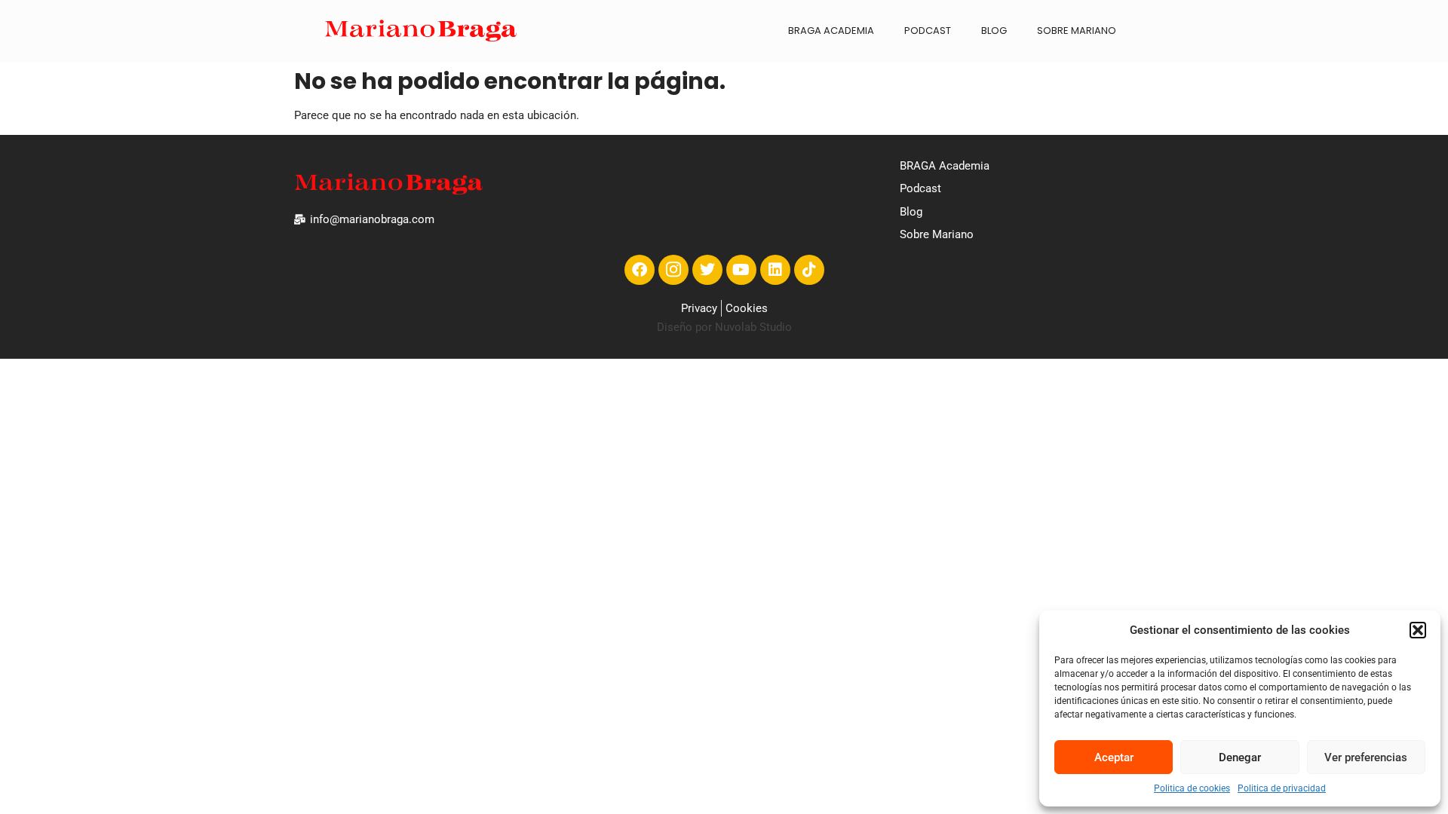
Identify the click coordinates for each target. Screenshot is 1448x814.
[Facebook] (639, 270)
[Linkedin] (775, 270)
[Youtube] (741, 270)
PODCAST (927, 30)
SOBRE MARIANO (1076, 30)
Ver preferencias (1365, 757)
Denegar (1240, 757)
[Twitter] (707, 270)
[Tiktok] (809, 270)
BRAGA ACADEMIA (831, 30)
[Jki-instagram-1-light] (673, 270)
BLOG (994, 30)
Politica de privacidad (1282, 788)
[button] (1417, 630)
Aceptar (1114, 757)
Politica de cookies (1192, 788)
